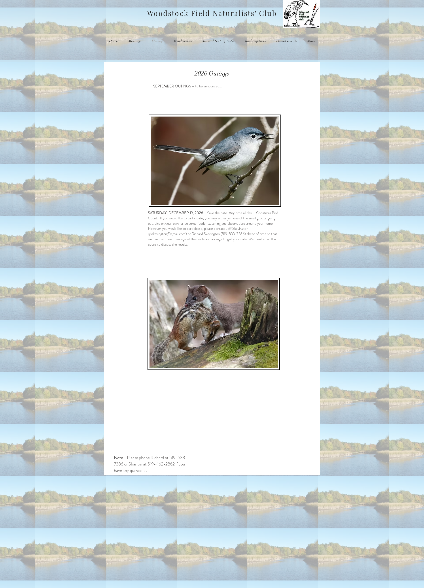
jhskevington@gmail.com (167, 233)
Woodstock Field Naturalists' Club (212, 13)
